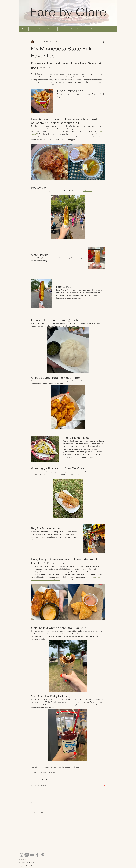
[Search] (113, 29)
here (28, 860)
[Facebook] (37, 855)
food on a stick (64, 767)
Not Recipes (42, 772)
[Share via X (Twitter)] (37, 779)
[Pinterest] (42, 855)
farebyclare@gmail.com (27, 862)
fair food (76, 767)
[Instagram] (21, 855)
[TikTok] (26, 855)
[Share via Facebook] (32, 779)
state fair (35, 767)
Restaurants (51, 772)
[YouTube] (32, 855)
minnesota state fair (49, 767)
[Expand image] (49, 162)
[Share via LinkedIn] (42, 779)
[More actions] (103, 42)
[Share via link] (47, 779)
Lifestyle (33, 772)
